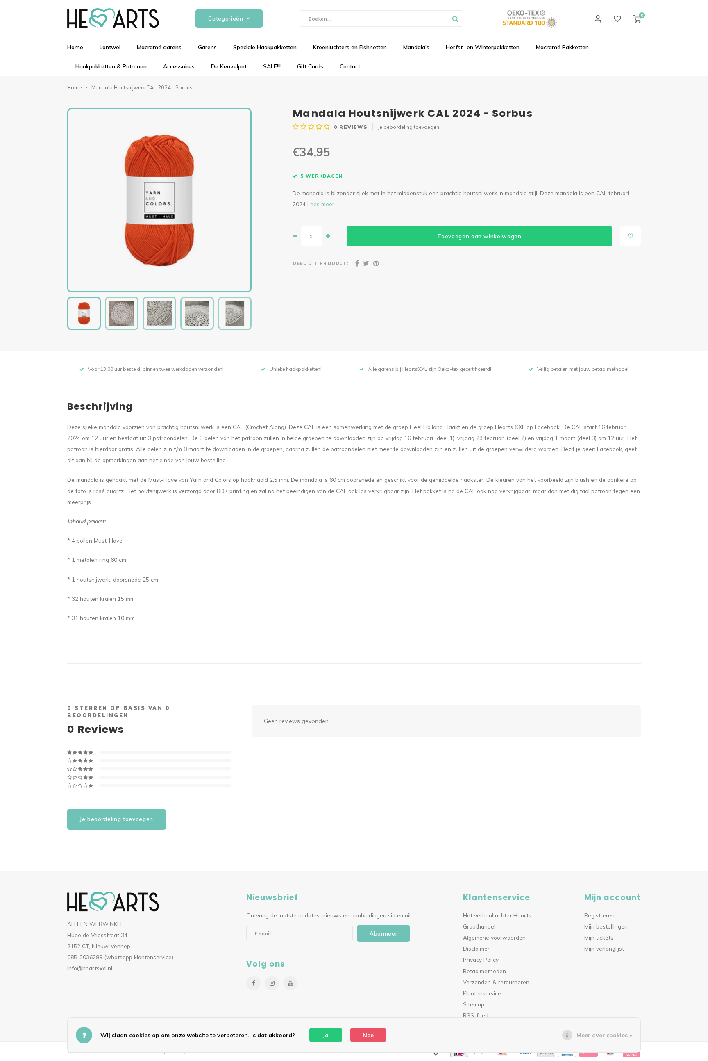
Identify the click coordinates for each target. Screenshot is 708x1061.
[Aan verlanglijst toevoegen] (630, 236)
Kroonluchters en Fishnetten (350, 47)
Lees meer (320, 204)
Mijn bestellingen (606, 926)
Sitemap (473, 1004)
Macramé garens (159, 47)
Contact (350, 66)
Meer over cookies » (604, 1035)
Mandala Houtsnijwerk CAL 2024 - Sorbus (142, 87)
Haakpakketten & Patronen (111, 66)
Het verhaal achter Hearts (497, 915)
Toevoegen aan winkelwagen (479, 236)
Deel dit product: (320, 263)
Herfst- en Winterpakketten (483, 47)
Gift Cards (310, 66)
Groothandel (479, 926)
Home (75, 47)
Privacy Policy (481, 959)
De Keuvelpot (229, 66)
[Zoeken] (455, 18)
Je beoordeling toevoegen (408, 127)
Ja (326, 1035)
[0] (637, 18)
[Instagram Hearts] (272, 983)
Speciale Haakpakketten (265, 47)
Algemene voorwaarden (494, 937)
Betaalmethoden (484, 970)
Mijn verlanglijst (604, 948)
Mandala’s (416, 47)
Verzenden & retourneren (496, 982)
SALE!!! (272, 66)
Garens (207, 47)
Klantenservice (482, 993)
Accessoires (179, 66)
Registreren (599, 915)
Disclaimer (476, 948)
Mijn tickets (598, 937)
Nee (368, 1035)
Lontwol (110, 47)
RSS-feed (475, 1015)
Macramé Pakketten (562, 47)
